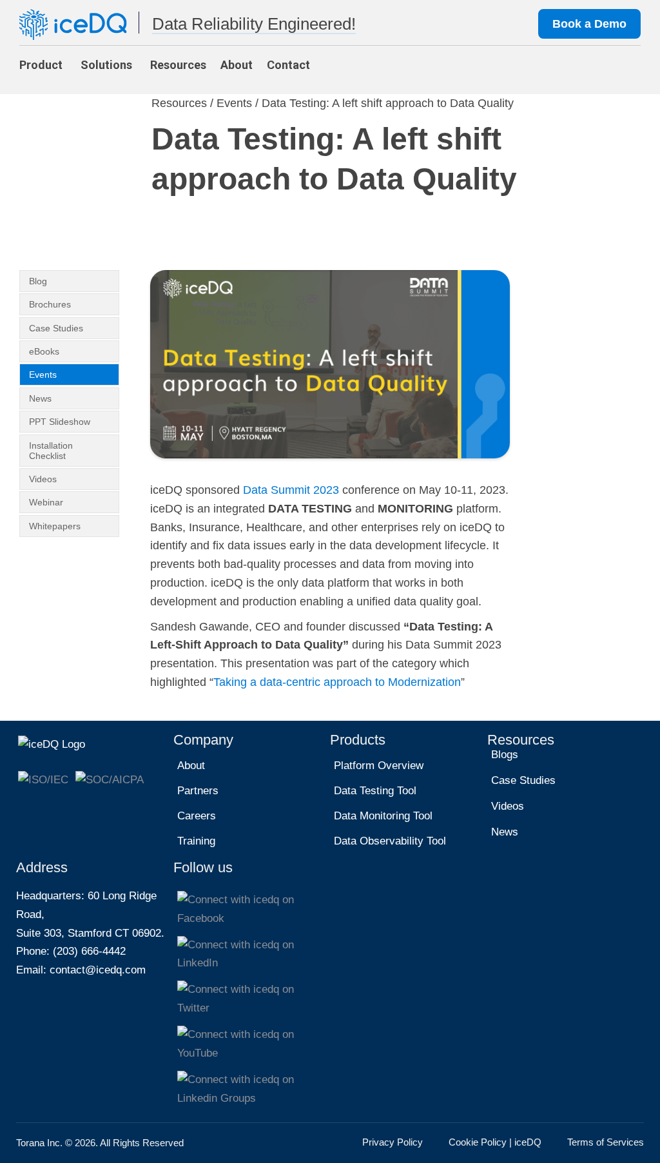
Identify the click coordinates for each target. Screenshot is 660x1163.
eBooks (44, 351)
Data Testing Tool (375, 791)
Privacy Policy (392, 1142)
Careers (196, 816)
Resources (178, 65)
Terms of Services (605, 1142)
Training (196, 841)
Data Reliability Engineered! (254, 24)
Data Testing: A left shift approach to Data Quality (388, 103)
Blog (38, 281)
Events (234, 103)
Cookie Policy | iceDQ (495, 1142)
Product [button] (41, 65)
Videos (43, 479)
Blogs (504, 754)
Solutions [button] (106, 65)
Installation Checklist (51, 450)
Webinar (46, 502)
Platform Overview (378, 765)
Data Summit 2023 (291, 490)
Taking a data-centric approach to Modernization (337, 682)
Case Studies (56, 328)
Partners (197, 791)
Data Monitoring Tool (383, 816)
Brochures (50, 304)
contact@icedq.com (98, 970)
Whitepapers (55, 526)
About (236, 65)
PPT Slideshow (59, 421)
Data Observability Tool (390, 841)
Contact (288, 65)
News (40, 398)
